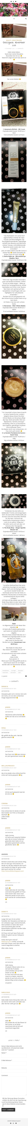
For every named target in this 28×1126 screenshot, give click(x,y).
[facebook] (11, 1)
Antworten (5, 691)
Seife (19, 672)
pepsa (3, 728)
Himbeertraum (14, 8)
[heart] (15, 1)
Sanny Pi (4, 912)
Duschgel (13, 670)
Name (3, 1053)
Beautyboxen (17, 40)
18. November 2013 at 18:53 (8, 730)
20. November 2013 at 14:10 (12, 959)
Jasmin (5, 676)
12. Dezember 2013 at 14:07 (12, 1015)
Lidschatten (13, 672)
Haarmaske (5, 672)
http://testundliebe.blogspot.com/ (12, 871)
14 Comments (19, 48)
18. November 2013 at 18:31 (8, 688)
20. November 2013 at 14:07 (12, 882)
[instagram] (13, 1)
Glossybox (20, 670)
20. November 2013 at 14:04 (12, 749)
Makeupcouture (6, 941)
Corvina (4, 803)
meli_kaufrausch (7, 766)
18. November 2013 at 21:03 (8, 805)
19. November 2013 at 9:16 (8, 856)
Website (4, 1068)
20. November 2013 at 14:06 (12, 830)
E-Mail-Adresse (6, 1060)
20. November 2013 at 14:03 (12, 709)
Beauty (8, 40)
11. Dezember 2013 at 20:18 (8, 994)
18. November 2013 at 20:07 (8, 767)
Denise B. (4, 686)
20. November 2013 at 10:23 (8, 913)
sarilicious (5, 992)
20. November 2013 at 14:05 (12, 786)
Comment (4, 1075)
